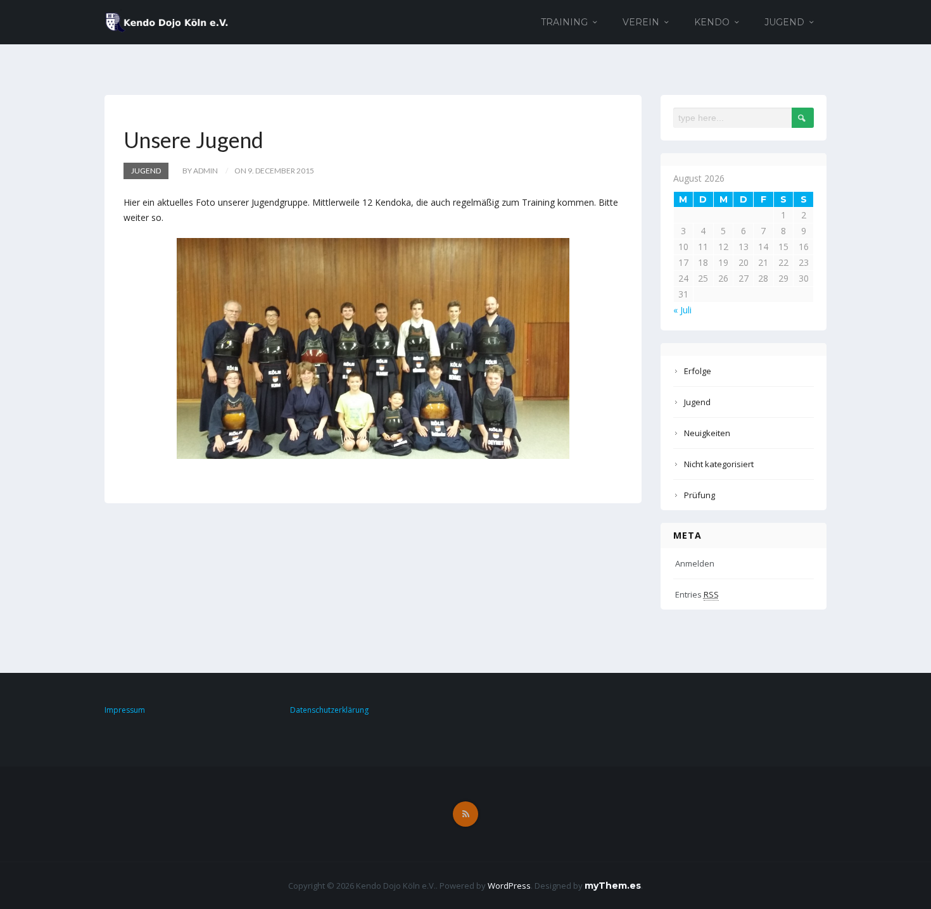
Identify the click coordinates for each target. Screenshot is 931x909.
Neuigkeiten (707, 433)
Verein (641, 22)
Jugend (784, 22)
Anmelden (694, 563)
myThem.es (613, 885)
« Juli (682, 310)
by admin (200, 170)
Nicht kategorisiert (719, 464)
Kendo (712, 22)
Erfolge (697, 371)
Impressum (124, 710)
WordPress (509, 885)
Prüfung (699, 495)
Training (564, 22)
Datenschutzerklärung (329, 710)
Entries (697, 594)
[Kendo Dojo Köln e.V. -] (166, 21)
